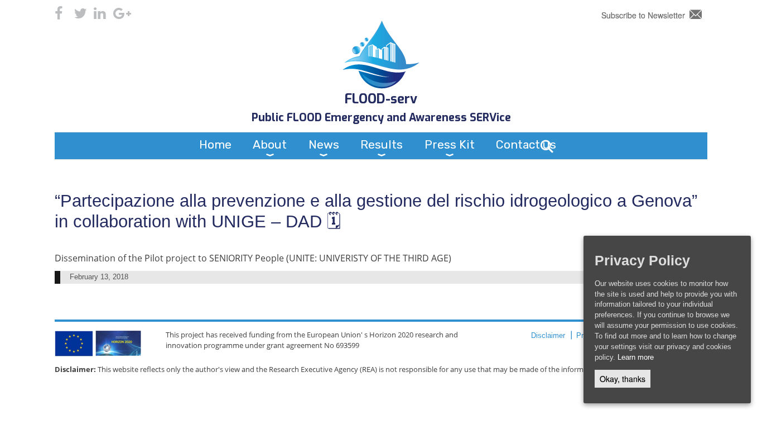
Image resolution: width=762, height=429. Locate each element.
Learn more (636, 357)
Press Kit (450, 144)
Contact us (526, 144)
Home (215, 144)
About (270, 144)
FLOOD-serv (381, 99)
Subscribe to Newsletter (643, 15)
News (323, 144)
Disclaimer (548, 336)
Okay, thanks (622, 378)
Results (381, 144)
